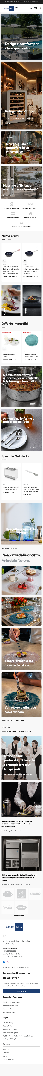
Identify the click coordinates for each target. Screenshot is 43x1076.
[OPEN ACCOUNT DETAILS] (31, 8)
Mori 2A (26, 484)
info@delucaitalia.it (10, 948)
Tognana (5, 351)
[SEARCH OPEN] (26, 8)
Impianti (17, 884)
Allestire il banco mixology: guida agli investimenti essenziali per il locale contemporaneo (17, 823)
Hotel (15, 774)
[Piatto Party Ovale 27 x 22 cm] (11, 340)
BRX (4, 484)
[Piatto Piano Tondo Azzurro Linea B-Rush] (32, 340)
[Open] (40, 8)
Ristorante (29, 774)
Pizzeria (19, 774)
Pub (24, 774)
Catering (9, 774)
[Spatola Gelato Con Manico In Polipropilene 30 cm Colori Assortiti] (32, 473)
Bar (5, 774)
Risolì (4, 264)
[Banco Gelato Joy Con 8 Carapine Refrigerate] (11, 473)
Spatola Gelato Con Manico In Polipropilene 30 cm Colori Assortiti (31, 489)
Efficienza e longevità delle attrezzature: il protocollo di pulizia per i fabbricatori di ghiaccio (19, 877)
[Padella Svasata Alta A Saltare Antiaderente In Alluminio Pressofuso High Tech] (32, 252)
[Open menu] (16, 8)
